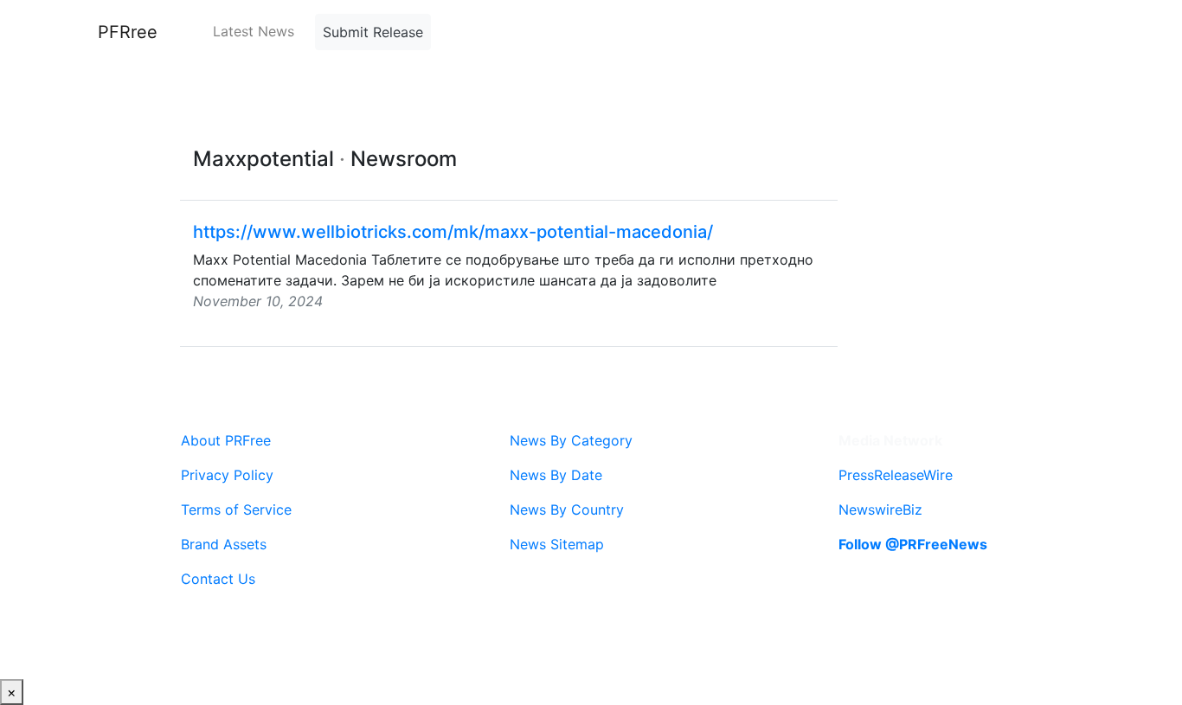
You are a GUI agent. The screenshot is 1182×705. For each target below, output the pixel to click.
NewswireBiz (880, 509)
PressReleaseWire (895, 475)
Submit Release (373, 32)
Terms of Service (236, 509)
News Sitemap (557, 544)
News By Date (556, 475)
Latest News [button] (253, 31)
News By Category (571, 440)
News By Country (567, 509)
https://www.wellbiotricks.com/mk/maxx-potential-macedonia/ (453, 231)
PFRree (127, 32)
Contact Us (218, 578)
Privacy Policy (227, 475)
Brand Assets (224, 544)
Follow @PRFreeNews (912, 544)
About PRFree (226, 440)
